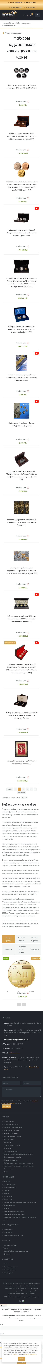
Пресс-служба (8, 1272)
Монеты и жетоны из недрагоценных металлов (19, 1166)
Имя (1, 1324)
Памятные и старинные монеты (13, 1127)
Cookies (15, 1354)
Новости (6, 1240)
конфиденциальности (30, 1354)
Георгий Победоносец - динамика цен (16, 1251)
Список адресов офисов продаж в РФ (16, 1039)
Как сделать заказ (9, 1184)
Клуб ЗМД (7, 1190)
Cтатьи (6, 1248)
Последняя (21, 792)
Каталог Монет (9, 1121)
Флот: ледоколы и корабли (12, 1157)
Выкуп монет (8, 1196)
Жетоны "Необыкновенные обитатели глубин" (18, 1154)
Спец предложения (10, 1225)
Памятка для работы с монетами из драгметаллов (20, 1202)
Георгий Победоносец (11, 1133)
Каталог (5, 1117)
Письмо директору (10, 1270)
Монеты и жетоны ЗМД (11, 1130)
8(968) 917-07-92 (21, 1067)
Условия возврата (9, 1205)
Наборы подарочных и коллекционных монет (18, 1163)
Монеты (6, 1208)
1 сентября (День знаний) (12, 1145)
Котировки (7, 1254)
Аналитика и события (10, 1245)
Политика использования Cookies (14, 1214)
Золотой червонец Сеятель (12, 1136)
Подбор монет (8, 1229)
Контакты (7, 1264)
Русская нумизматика (10, 1151)
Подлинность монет (10, 1187)
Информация (8, 1177)
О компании (7, 1259)
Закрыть (3, 1306)
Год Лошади (7, 1148)
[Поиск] (24, 15)
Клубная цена (21, 101)
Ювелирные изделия (10, 1160)
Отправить (6, 1106)
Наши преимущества (10, 1267)
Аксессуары (7, 1142)
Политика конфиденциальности (14, 1211)
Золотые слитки (9, 1139)
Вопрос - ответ (8, 1199)
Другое (6, 1172)
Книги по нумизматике (11, 1169)
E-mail (2, 1334)
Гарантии (6, 1193)
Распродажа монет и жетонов (13, 1235)
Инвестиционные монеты (11, 1124)
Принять (21, 1358)
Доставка (7, 1181)
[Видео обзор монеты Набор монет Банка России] (37, 401)
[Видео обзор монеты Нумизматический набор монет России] (37, 353)
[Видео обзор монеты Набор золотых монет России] (37, 594)
